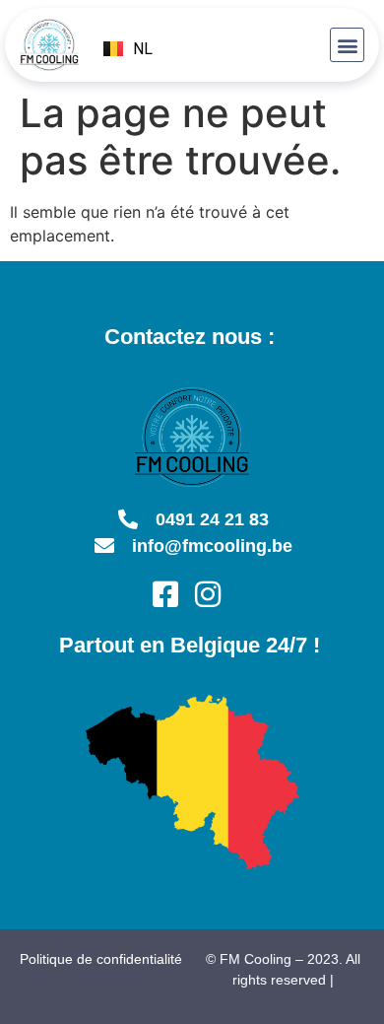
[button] (347, 45)
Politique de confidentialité (101, 959)
